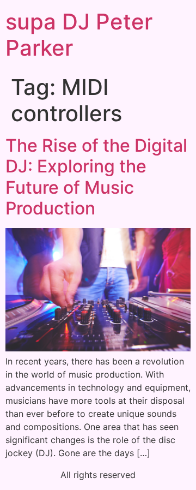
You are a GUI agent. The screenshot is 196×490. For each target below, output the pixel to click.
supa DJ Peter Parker (78, 34)
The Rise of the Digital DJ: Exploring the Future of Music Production (96, 177)
